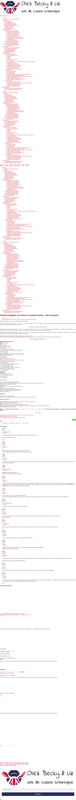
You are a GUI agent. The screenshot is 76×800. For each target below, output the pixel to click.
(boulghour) (12, 358)
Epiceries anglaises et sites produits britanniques (14, 88)
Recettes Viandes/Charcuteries (10, 24)
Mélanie (3, 480)
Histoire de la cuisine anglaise (12, 31)
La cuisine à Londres (11, 72)
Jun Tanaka (23, 319)
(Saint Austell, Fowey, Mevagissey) (13, 64)
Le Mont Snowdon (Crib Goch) (13, 66)
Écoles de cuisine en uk (11, 71)
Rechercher (2, 15)
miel (26, 319)
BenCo (3, 566)
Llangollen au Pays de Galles (12, 67)
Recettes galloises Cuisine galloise (11, 43)
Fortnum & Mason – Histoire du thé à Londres (16, 78)
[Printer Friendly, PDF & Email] (74, 419)
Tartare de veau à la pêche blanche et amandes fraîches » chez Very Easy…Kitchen (16, 335)
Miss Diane (4, 555)
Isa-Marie (4, 512)
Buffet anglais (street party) (12, 40)
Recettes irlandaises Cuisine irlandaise (12, 44)
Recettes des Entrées (8, 22)
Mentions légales (15, 763)
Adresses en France (6, 87)
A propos (4, 17)
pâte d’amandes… (48, 330)
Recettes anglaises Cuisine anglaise (11, 30)
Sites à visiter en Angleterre (12, 55)
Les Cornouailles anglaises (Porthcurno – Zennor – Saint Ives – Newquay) (21, 61)
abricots (3, 319)
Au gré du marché (5, 523)
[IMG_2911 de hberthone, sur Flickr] (44, 339)
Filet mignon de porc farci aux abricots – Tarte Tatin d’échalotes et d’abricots (16, 414)
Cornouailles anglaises (11, 62)
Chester (8, 57)
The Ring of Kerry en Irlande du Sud (14, 84)
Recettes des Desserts (9, 26)
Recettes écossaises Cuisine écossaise (12, 41)
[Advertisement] (35, 639)
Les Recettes (4, 20)
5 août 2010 (4, 577)
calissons (39, 330)
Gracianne (4, 576)
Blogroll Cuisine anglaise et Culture (11, 18)
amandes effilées (9, 319)
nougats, (36, 330)
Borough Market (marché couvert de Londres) (15, 75)
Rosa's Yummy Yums (6, 431)
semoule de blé (33, 319)
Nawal (3, 446)
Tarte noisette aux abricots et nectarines (8, 416)
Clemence (4, 534)
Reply (3, 441)
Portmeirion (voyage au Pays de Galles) (14, 68)
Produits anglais (5, 46)
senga (3, 492)
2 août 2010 (4, 432)
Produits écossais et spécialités (12, 42)
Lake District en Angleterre (12, 59)
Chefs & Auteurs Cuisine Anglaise (13, 32)
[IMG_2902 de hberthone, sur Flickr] (38, 339)
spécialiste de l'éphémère (7, 469)
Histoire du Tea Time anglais (12, 33)
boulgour (14, 319)
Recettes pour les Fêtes (9, 27)
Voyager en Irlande (8, 80)
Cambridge (9, 56)
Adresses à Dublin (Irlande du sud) (13, 81)
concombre (18, 319)
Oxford (8, 58)
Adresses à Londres (8, 70)
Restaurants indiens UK (9, 51)
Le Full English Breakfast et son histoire (14, 37)
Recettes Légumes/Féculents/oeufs (11, 25)
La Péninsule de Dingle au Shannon (14, 83)
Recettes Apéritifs (8, 21)
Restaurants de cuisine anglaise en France (12, 89)
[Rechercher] (16, 15)
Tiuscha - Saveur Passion (7, 503)
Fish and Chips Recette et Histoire (13, 34)
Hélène (3, 544)
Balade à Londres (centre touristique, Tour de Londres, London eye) (20, 76)
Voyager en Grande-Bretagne (10, 54)
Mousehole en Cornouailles (12, 63)
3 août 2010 (4, 535)
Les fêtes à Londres (10, 73)
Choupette (4, 458)
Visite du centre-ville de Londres (13, 77)
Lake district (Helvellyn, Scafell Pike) (14, 65)
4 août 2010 (4, 556)
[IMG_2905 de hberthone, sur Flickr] (38, 412)
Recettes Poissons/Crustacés (10, 23)
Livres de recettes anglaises (10, 49)
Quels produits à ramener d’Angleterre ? (12, 47)
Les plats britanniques (6, 29)
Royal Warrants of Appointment (11, 48)
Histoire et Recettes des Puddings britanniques (15, 38)
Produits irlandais (10, 45)
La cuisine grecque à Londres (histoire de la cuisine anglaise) (18, 74)
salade (29, 319)
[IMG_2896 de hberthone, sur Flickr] (32, 339)
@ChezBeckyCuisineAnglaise (5, 763)
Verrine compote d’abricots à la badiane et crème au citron (12, 417)
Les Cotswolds (10, 60)
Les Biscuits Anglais (11, 39)
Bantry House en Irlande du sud (13, 86)
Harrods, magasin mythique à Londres (14, 79)
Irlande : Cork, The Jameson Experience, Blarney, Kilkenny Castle (19, 82)
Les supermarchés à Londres (10, 50)
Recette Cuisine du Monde (10, 28)
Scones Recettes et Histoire (12, 35)
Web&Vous (25, 763)
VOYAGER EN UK (6, 53)
